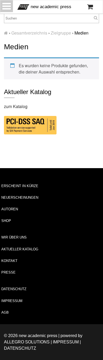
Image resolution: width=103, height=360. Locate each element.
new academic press (50, 6)
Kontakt (9, 261)
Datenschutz (13, 289)
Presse (8, 272)
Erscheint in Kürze (19, 186)
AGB (5, 312)
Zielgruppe (61, 33)
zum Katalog (15, 106)
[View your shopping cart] (90, 6)
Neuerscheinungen (19, 198)
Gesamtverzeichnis (29, 33)
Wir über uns (14, 237)
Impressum (11, 301)
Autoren (9, 209)
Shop (6, 221)
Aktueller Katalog (19, 249)
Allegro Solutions (27, 342)
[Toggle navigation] (6, 6)
